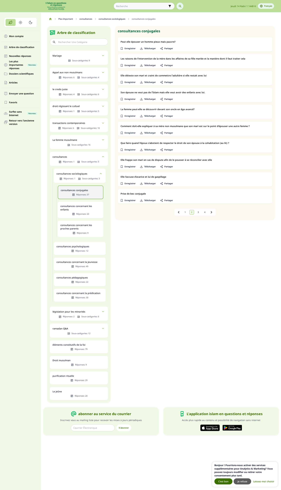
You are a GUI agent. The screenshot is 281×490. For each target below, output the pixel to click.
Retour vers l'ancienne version (21, 122)
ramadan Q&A (60, 328)
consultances (59, 156)
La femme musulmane (64, 139)
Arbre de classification (21, 47)
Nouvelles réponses (20, 56)
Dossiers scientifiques (21, 73)
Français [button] (268, 6)
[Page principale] (50, 19)
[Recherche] (180, 6)
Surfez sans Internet (22, 113)
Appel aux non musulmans (67, 72)
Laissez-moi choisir (263, 481)
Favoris (13, 102)
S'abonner (124, 427)
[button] (127, 48)
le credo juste (60, 89)
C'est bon (223, 481)
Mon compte (16, 36)
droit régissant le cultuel (66, 106)
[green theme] (11, 22)
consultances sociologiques (71, 173)
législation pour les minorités (68, 311)
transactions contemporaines (68, 123)
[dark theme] (30, 22)
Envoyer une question (21, 93)
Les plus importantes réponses (22, 64)
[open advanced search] (169, 6)
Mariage (57, 55)
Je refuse (242, 481)
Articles (13, 82)
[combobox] (141, 6)
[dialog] (245, 474)
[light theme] (21, 22)
